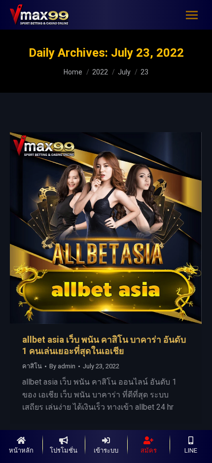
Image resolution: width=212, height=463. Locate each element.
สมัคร (149, 450)
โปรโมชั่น (63, 450)
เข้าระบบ (106, 450)
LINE (190, 450)
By (62, 366)
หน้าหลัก (21, 450)
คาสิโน (32, 366)
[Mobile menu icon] (191, 15)
